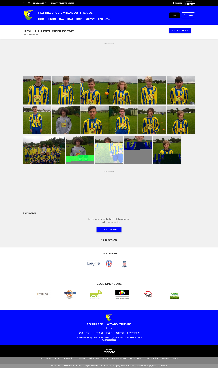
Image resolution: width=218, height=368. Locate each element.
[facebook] (24, 3)
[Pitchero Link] (190, 4)
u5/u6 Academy (39, 3)
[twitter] (29, 3)
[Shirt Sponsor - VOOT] (96, 295)
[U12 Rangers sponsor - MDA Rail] (43, 295)
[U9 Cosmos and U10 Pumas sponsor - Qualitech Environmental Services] (70, 295)
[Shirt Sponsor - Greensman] (175, 295)
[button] (41, 19)
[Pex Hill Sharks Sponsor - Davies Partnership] (122, 295)
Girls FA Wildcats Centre (62, 3)
